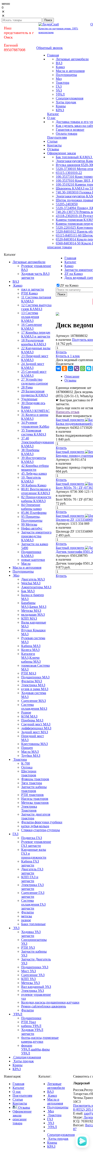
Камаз (68, 266)
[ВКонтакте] (58, 368)
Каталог (70, 262)
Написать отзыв (67, 412)
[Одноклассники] (64, 368)
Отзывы (70, 380)
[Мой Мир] (70, 368)
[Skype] (88, 368)
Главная (70, 258)
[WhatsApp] (82, 368)
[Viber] (76, 368)
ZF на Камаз (73, 274)
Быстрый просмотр (70, 420)
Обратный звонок (49, 48)
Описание (71, 376)
